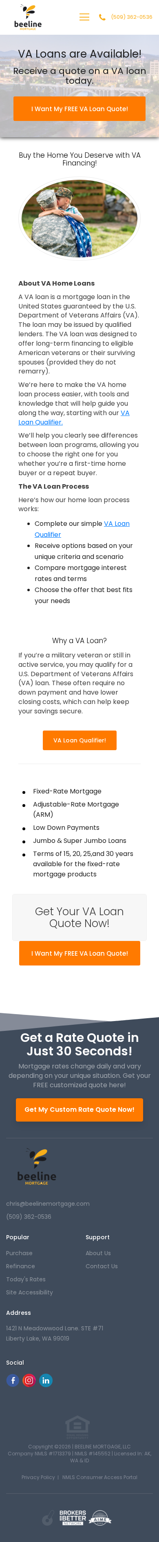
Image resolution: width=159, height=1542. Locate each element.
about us (98, 1253)
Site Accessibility (29, 1292)
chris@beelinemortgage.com (48, 1204)
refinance (20, 1266)
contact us (102, 1266)
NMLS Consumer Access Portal (99, 1477)
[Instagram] (29, 1385)
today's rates (26, 1279)
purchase (19, 1253)
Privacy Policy (38, 1477)
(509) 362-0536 (131, 17)
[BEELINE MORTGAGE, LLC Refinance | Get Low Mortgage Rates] (36, 1166)
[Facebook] (12, 1385)
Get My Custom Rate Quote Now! (79, 1109)
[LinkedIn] (46, 1385)
